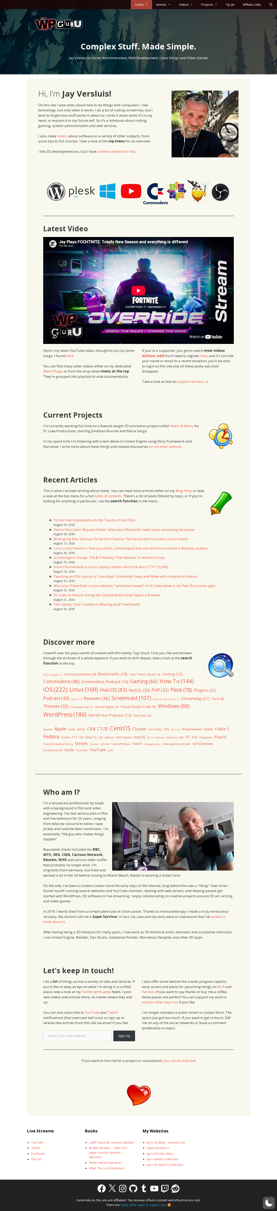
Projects (207, 4)
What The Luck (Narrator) (106, 1168)
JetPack (109, 737)
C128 (102, 729)
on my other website (165, 446)
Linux (83, 689)
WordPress (65, 714)
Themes (56, 706)
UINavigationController (176, 744)
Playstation (206, 737)
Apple (60, 729)
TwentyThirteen (120, 744)
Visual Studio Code (138, 706)
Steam (81, 743)
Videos (184, 4)
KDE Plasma (124, 737)
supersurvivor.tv (158, 1148)
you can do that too (179, 1060)
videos (62, 136)
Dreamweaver (192, 729)
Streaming (195, 698)
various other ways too (160, 1002)
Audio (71, 729)
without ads (152, 355)
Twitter (88, 991)
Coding (172, 673)
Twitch (137, 744)
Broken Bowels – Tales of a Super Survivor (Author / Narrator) (108, 1152)
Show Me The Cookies (166, 699)
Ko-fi (220, 986)
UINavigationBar (152, 744)
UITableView (202, 743)
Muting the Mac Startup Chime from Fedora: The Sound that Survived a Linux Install (121, 539)
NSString (171, 737)
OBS (181, 737)
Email (208, 729)
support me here (190, 381)
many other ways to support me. (143, 1205)
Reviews (97, 698)
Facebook (37, 1153)
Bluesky (104, 991)
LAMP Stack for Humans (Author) (111, 1142)
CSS (166, 729)
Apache (48, 729)
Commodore (61, 681)
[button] (269, 1203)
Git (81, 737)
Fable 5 (222, 729)
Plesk (181, 689)
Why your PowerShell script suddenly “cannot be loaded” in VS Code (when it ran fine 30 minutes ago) (134, 585)
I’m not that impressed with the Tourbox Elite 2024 (94, 520)
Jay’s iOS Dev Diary (160, 1153)
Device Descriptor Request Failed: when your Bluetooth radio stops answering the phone (124, 529)
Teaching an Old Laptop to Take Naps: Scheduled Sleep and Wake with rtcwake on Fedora (125, 576)
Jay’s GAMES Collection (162, 1159)
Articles (161, 4)
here (69, 355)
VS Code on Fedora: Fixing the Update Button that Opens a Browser (107, 595)
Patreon (148, 991)
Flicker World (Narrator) (105, 1163)
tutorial (104, 744)
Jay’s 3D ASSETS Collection (165, 1165)
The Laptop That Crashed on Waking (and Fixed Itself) (97, 604)
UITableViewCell (52, 750)
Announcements (80, 674)
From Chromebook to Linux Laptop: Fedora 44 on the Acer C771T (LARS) (111, 566)
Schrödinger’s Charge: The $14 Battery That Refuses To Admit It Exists (109, 557)
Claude (139, 729)
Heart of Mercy (182, 426)
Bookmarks (112, 674)
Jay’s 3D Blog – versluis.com (166, 1142)
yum (111, 750)
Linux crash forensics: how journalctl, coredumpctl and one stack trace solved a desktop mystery (131, 548)
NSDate (160, 737)
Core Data (155, 729)
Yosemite (82, 750)
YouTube (97, 749)
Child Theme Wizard (144, 674)
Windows (174, 706)
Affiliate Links (252, 4)
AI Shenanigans (52, 674)
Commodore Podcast (104, 681)
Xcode (69, 749)
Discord (175, 729)
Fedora (51, 736)
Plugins (205, 690)
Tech (218, 698)
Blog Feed (183, 490)
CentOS (120, 728)
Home (139, 4)
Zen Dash (142, 715)
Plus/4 (220, 737)
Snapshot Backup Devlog (58, 744)
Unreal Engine (107, 707)
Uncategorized (81, 707)
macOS (113, 689)
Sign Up (124, 1036)
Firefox (65, 737)
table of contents (108, 496)
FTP (74, 737)
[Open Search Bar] (271, 4)
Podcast (56, 698)
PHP (160, 690)
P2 (188, 737)
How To (176, 681)
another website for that (116, 151)
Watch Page (52, 371)
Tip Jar (230, 4)
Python (76, 699)
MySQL (139, 690)
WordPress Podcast (109, 715)
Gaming (144, 681)
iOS (55, 689)
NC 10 (150, 737)
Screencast (131, 698)
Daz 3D (36, 1159)
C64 (91, 729)
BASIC (81, 729)
